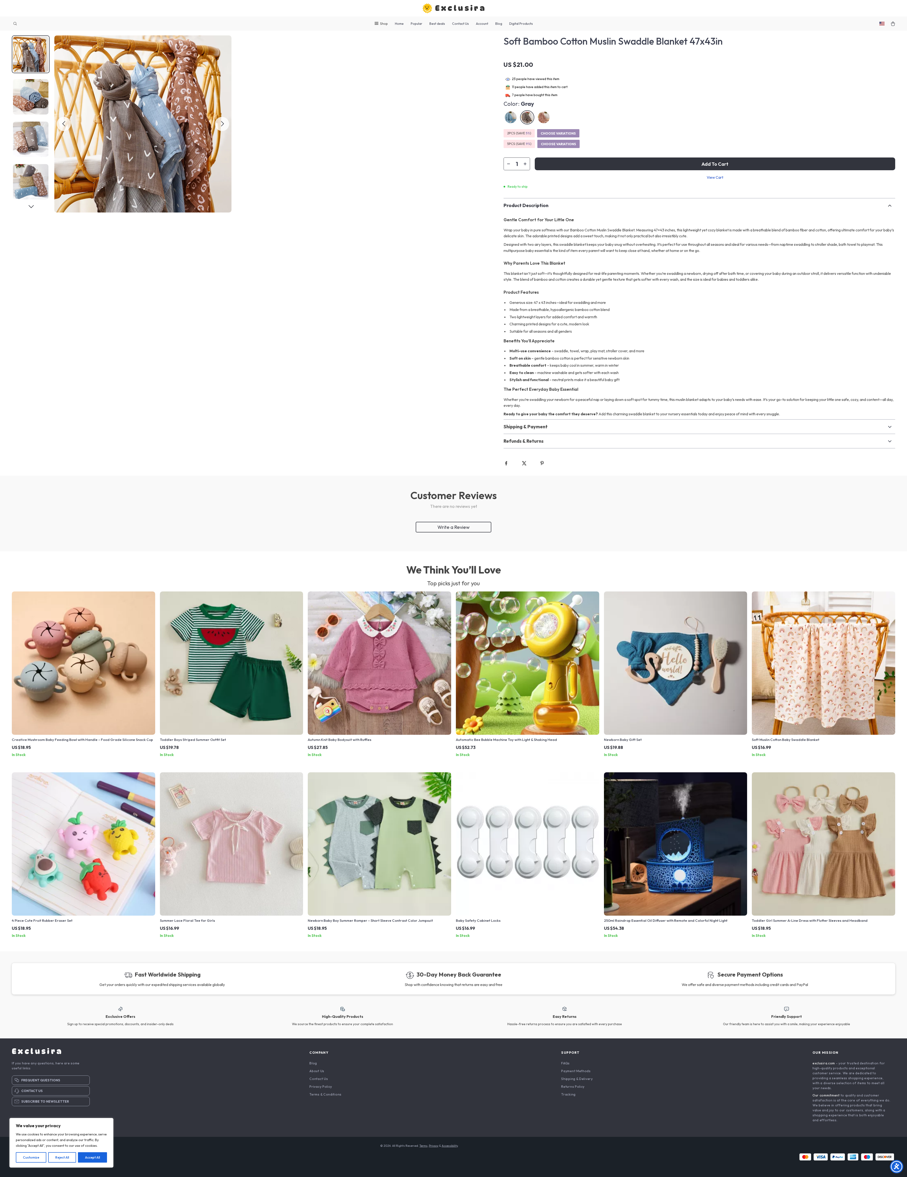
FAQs (565, 1063)
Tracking (568, 1094)
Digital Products (521, 23)
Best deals (437, 23)
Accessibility (450, 1145)
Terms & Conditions (325, 1094)
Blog (498, 23)
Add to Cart (715, 164)
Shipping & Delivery (577, 1079)
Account (482, 23)
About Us (316, 1071)
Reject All (62, 1157)
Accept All (92, 1157)
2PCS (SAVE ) (519, 133)
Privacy (433, 1145)
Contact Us (460, 23)
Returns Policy (573, 1086)
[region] (61, 1143)
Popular (416, 23)
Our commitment (826, 1095)
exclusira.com (824, 1063)
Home (399, 23)
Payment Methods (576, 1071)
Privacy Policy (320, 1086)
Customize (31, 1157)
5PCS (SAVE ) (519, 144)
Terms (423, 1145)
